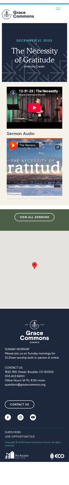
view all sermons (34, 217)
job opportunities (20, 436)
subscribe (13, 432)
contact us (19, 404)
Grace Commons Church (17, 199)
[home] (18, 14)
